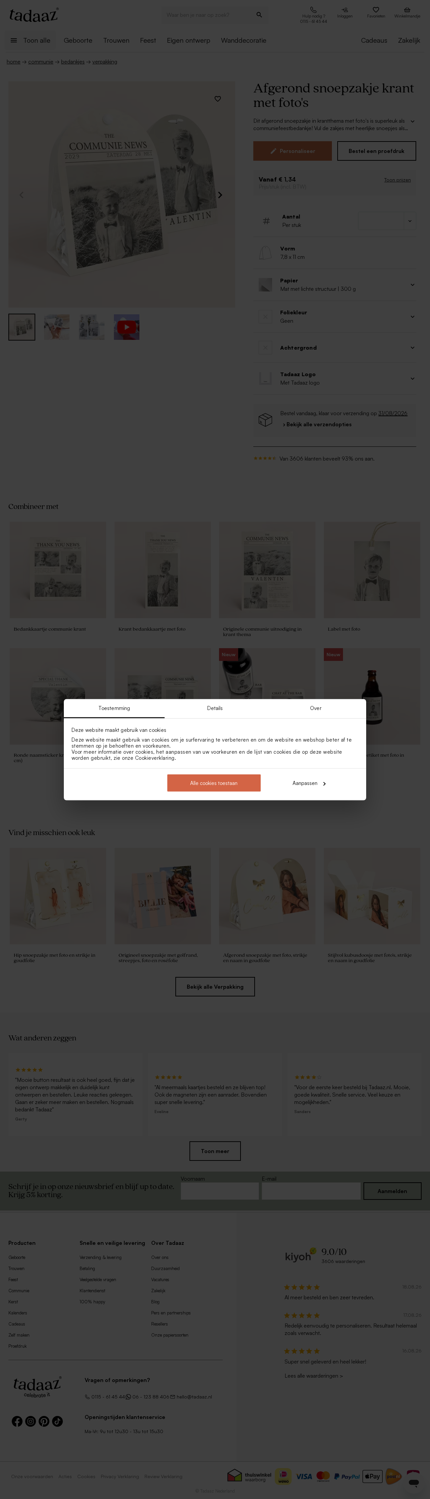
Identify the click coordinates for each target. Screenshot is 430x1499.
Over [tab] (315, 708)
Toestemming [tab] (114, 708)
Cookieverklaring (155, 757)
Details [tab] (215, 708)
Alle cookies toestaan (214, 783)
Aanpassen (305, 783)
